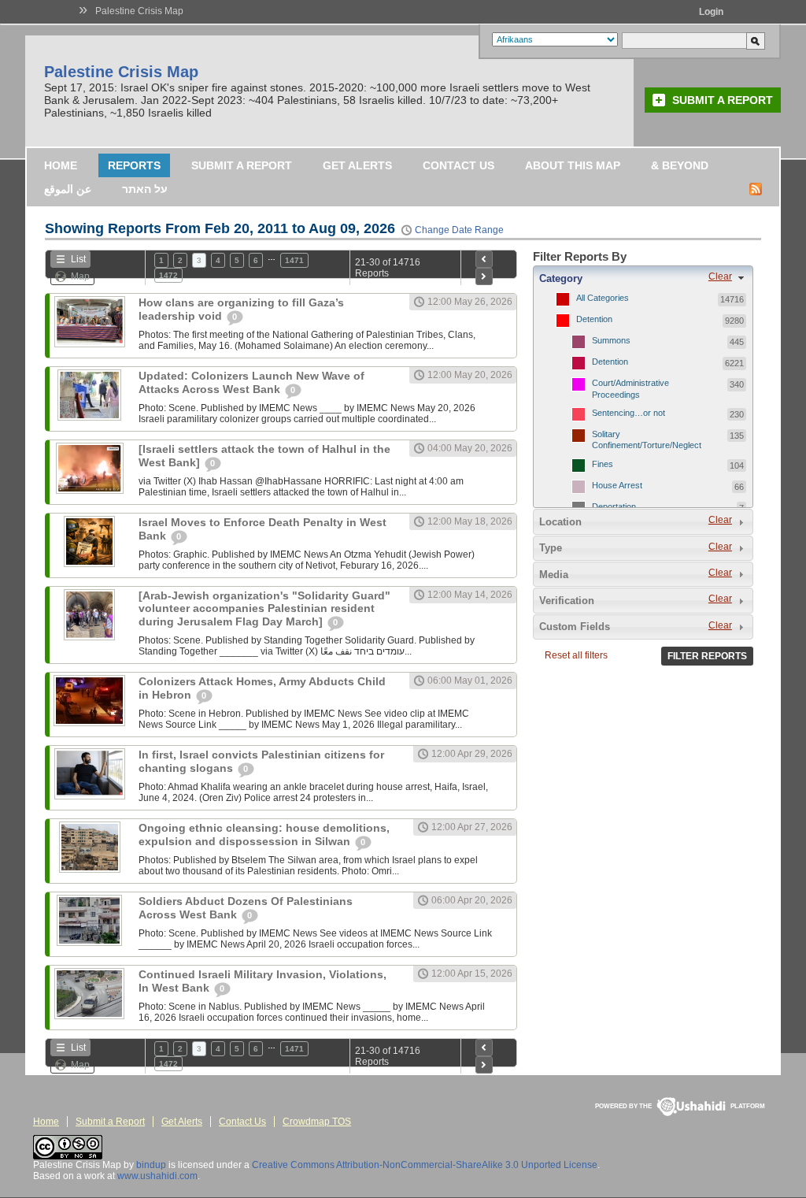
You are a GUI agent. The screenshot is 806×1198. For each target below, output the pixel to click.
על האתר (145, 189)
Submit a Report (722, 100)
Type (550, 548)
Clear (720, 276)
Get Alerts (357, 165)
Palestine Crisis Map (139, 11)
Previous (484, 259)
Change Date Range (459, 230)
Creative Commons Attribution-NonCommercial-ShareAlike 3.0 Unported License (424, 1164)
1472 (168, 275)
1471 (294, 260)
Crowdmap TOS (317, 1121)
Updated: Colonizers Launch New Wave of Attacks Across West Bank (251, 382)
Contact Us (458, 165)
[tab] (643, 278)
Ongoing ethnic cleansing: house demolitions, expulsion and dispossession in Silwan (264, 835)
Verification (566, 600)
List (78, 259)
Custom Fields (574, 626)
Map (80, 276)
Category (560, 278)
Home (60, 165)
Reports (134, 165)
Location (560, 522)
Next (484, 276)
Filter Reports (707, 656)
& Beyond (679, 165)
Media (553, 574)
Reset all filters (576, 655)
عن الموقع (67, 189)
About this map (572, 165)
